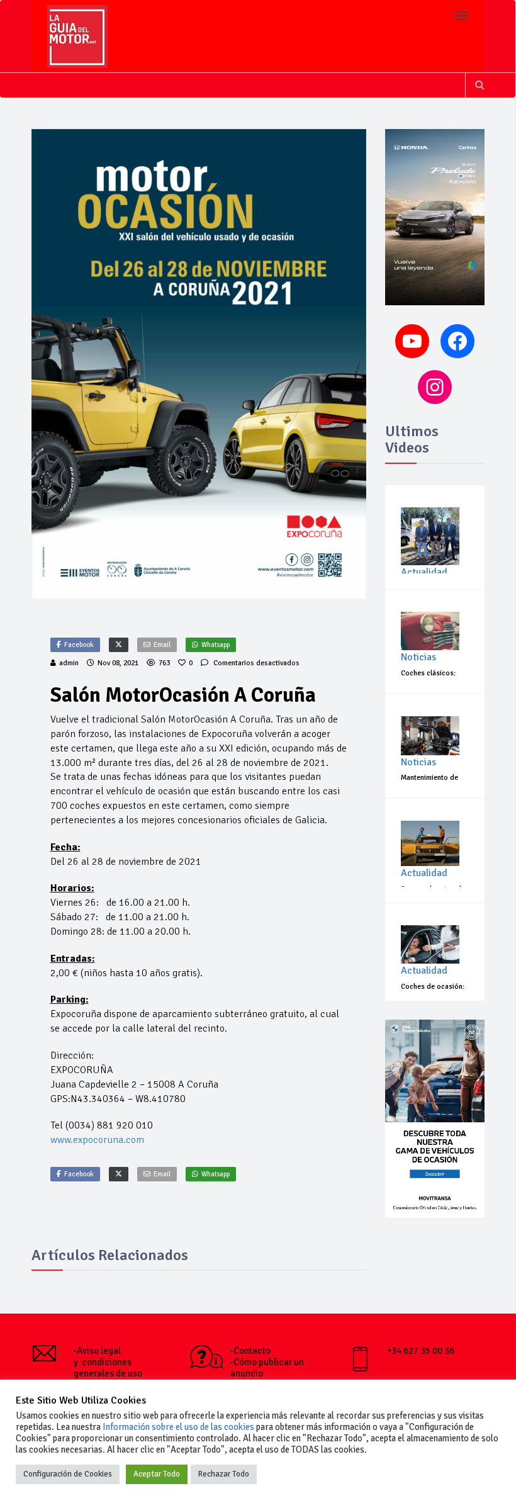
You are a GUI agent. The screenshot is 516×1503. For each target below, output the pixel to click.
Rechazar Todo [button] (223, 1474)
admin (69, 663)
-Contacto (250, 1350)
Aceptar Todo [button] (156, 1474)
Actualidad (424, 572)
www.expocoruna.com (97, 1140)
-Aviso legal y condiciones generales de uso (108, 1362)
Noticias (418, 657)
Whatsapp (215, 645)
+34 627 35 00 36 (420, 1350)
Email (162, 645)
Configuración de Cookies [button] (67, 1474)
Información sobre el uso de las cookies (178, 1427)
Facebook (79, 645)
